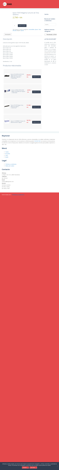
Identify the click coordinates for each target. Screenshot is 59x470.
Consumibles (31, 29)
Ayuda (6, 157)
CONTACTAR (47, 52)
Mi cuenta (7, 153)
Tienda (6, 152)
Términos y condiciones (10, 164)
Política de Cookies (9, 166)
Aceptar (25, 467)
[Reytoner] (10, 4)
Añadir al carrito (22, 25)
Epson (36, 29)
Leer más (33, 467)
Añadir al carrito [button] (36, 76)
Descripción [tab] (8, 34)
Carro (6, 155)
